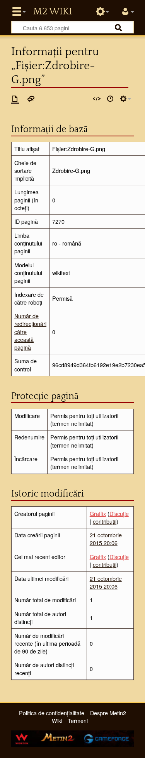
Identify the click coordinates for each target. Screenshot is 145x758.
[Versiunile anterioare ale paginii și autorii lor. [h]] (110, 99)
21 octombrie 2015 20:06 (106, 539)
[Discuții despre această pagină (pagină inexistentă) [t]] (31, 99)
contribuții (104, 521)
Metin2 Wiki (52, 11)
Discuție (119, 513)
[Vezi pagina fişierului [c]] (15, 99)
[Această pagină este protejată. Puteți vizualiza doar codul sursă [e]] (97, 99)
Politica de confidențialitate (51, 713)
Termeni (78, 720)
